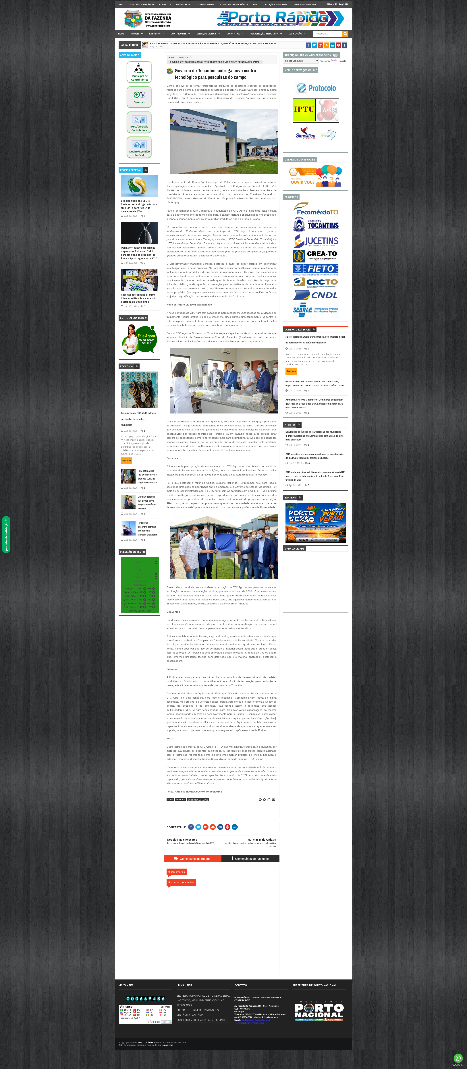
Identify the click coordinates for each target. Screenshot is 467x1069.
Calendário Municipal (304, 4)
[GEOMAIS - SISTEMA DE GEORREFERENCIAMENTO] (139, 108)
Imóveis (135, 33)
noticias (183, 58)
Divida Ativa (233, 33)
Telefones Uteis (205, 4)
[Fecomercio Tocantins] (316, 214)
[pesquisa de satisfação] (315, 186)
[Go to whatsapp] (458, 1058)
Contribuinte (178, 33)
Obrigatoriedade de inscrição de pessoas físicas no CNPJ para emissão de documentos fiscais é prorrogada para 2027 (139, 253)
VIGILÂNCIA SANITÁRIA (190, 1015)
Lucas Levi (167, 1045)
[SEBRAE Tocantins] (316, 317)
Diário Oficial (183, 4)
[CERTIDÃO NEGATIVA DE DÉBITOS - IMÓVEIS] (139, 158)
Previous (287, 524)
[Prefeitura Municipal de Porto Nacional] (282, 26)
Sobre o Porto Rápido (141, 4)
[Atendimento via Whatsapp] (139, 355)
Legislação (295, 33)
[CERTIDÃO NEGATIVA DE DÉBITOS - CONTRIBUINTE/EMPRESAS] (139, 133)
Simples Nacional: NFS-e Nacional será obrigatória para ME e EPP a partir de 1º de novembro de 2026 (139, 206)
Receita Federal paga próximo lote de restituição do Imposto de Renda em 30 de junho (138, 298)
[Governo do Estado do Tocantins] (316, 232)
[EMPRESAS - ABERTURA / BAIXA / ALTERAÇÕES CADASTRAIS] (316, 144)
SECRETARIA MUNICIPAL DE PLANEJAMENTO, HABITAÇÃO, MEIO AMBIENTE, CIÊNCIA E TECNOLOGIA (203, 1000)
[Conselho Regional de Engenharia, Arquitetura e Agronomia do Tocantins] (316, 261)
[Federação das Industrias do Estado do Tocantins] (316, 275)
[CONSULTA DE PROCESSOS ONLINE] (316, 96)
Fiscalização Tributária (264, 33)
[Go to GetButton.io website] (458, 1065)
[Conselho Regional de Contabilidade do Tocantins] (316, 287)
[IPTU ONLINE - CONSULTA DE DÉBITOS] (304, 120)
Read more (126, 460)
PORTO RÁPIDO (146, 1042)
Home (121, 4)
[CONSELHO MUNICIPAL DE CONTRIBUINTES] (139, 83)
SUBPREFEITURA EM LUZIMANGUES (198, 1010)
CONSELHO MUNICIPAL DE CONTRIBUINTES (202, 1020)
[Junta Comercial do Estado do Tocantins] (316, 247)
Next (344, 524)
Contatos (165, 4)
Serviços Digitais (206, 33)
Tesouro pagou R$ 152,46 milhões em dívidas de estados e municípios (138, 419)
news (170, 799)
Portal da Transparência (234, 4)
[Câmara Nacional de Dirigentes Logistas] (316, 300)
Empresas (155, 33)
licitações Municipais (275, 4)
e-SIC (255, 4)
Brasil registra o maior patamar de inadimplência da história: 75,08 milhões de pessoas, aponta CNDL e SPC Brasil (213, 43)
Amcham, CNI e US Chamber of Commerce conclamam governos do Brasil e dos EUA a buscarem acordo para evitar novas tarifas (314, 404)
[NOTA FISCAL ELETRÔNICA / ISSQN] (327, 120)
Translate (341, 61)
